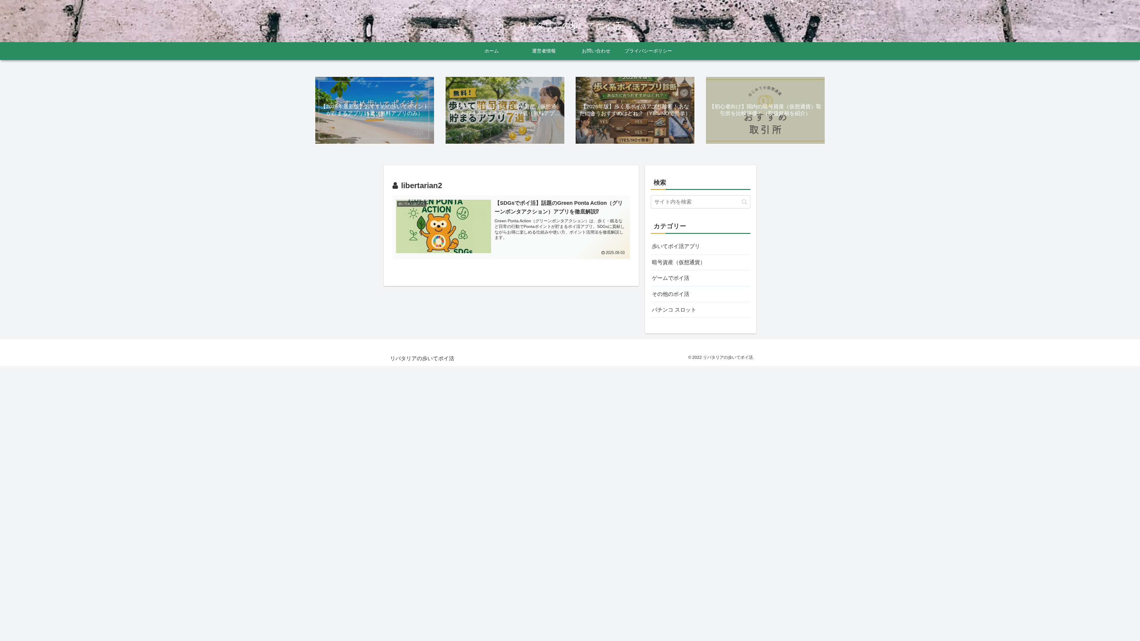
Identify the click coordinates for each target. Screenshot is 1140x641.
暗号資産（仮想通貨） (678, 262)
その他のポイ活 (670, 294)
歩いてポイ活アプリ (676, 246)
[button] (744, 202)
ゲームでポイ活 (670, 278)
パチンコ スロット (674, 310)
